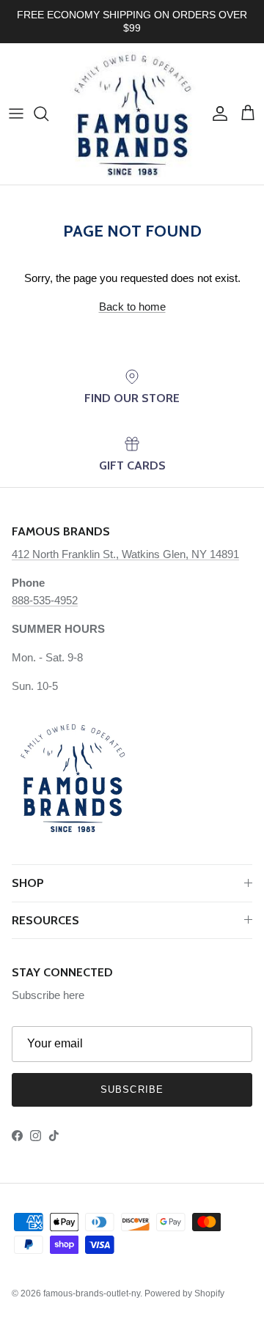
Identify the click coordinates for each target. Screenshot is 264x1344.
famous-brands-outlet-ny (91, 1293)
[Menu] (16, 113)
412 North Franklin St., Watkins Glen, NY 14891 (125, 554)
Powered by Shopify (184, 1293)
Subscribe (131, 1089)
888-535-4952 (45, 600)
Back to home (132, 306)
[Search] (48, 113)
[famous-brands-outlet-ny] (132, 114)
